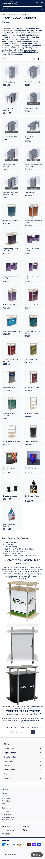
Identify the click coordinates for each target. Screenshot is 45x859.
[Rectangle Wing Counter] (11, 129)
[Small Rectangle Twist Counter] (11, 352)
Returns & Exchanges (8, 817)
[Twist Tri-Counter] (33, 352)
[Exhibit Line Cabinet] (11, 488)
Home (3, 14)
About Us (5, 793)
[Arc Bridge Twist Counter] (11, 101)
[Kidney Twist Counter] (33, 380)
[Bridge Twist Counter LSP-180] (33, 242)
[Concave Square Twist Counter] (33, 324)
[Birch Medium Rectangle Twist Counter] (22, 601)
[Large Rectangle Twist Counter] (11, 242)
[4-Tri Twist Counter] (33, 406)
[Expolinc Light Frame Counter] (33, 489)
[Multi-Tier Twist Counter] (11, 297)
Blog (3, 803)
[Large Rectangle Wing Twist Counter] (11, 186)
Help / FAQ (5, 812)
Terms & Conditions (8, 801)
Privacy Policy (6, 798)
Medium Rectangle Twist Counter (13, 706)
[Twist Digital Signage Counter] (33, 461)
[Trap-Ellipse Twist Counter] (11, 407)
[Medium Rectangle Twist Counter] (33, 214)
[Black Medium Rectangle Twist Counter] (22, 685)
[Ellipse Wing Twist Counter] (11, 158)
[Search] (41, 8)
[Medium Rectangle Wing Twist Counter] (33, 158)
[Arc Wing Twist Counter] (33, 74)
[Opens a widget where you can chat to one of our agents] (37, 855)
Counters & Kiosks (12, 14)
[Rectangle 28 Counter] (33, 101)
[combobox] (22, 8)
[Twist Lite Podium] (11, 380)
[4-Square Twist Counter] (11, 434)
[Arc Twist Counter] (11, 74)
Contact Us (5, 796)
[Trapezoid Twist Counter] (11, 323)
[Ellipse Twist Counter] (33, 297)
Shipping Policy (7, 814)
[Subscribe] (33, 732)
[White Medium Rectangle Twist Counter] (22, 643)
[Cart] (36, 3)
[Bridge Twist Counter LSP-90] (33, 270)
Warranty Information (8, 820)
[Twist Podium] (33, 185)
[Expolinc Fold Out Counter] (11, 517)
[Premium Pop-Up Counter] (11, 461)
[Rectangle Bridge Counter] (33, 130)
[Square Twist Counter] (11, 213)
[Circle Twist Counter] (33, 434)
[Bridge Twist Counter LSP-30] (11, 270)
